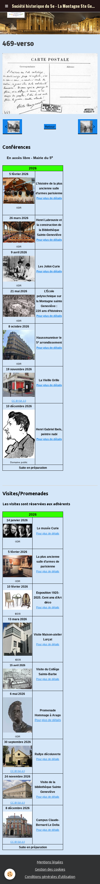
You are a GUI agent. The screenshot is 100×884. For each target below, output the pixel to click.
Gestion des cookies (50, 869)
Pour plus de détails (49, 198)
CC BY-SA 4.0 (17, 771)
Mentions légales (50, 862)
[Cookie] (9, 874)
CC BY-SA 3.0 (19, 401)
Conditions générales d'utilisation (50, 877)
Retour (50, 126)
